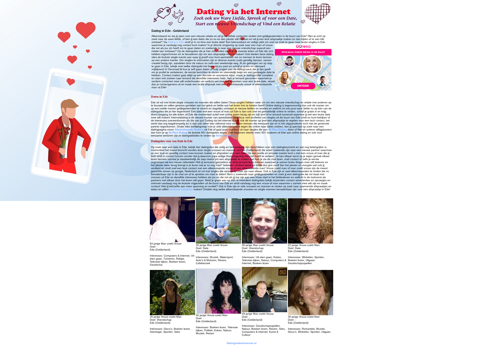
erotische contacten (181, 189)
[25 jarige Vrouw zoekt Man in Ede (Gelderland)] (172, 314)
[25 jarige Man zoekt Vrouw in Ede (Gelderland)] (218, 242)
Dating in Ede (176, 42)
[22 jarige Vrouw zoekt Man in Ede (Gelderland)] (310, 242)
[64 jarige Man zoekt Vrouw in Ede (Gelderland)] (172, 241)
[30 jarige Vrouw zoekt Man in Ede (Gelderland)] (310, 314)
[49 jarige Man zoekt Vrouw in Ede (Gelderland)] (264, 311)
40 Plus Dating (277, 129)
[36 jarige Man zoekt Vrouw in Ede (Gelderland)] (264, 242)
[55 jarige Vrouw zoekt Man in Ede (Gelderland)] (218, 312)
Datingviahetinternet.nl (241, 343)
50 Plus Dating (178, 132)
